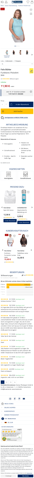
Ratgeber (18, 61)
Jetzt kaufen (18, 111)
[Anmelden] (6, 2)
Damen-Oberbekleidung (11, 5)
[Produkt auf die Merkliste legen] (31, 9)
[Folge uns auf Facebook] (14, 399)
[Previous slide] (2, 54)
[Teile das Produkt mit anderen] (31, 13)
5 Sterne (3, 284)
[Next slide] (32, 54)
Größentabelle (9, 61)
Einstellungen (9, 476)
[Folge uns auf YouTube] (24, 399)
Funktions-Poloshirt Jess (24, 5)
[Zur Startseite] (17, 2)
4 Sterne (3, 287)
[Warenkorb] (32, 2)
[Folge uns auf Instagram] (10, 399)
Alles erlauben (25, 476)
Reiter (2, 5)
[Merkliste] (28, 2)
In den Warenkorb (10, 221)
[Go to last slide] (2, 207)
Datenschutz (29, 473)
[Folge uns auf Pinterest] (19, 399)
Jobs (9, 418)
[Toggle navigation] (2, 2)
